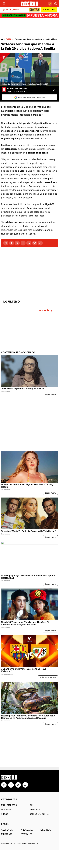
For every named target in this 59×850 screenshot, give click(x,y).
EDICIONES (26, 790)
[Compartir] (54, 90)
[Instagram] (11, 741)
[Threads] (23, 243)
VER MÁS (44, 310)
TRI (31, 761)
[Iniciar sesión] (56, 4)
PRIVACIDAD (26, 786)
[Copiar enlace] (40, 243)
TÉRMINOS (45, 786)
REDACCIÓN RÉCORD (17, 88)
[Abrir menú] (4, 4)
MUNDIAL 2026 (9, 761)
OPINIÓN (35, 765)
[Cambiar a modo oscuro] (50, 4)
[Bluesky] (34, 243)
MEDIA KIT (6, 790)
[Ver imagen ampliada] (29, 69)
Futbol (9, 39)
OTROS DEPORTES (39, 770)
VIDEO (4, 770)
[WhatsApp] (5, 243)
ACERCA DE (7, 786)
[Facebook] (11, 243)
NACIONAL (6, 765)
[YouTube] (25, 741)
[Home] (2, 39)
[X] (17, 243)
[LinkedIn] (28, 243)
